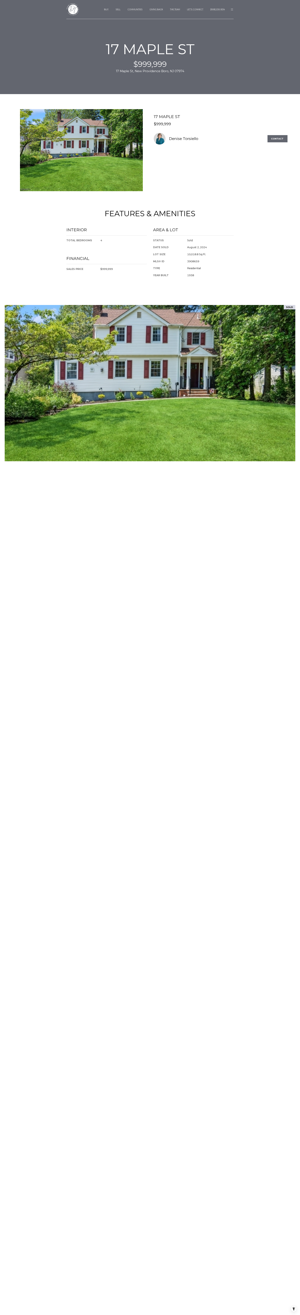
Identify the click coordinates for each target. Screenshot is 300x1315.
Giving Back (156, 9)
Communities (135, 9)
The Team (175, 9)
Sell (118, 9)
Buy (106, 9)
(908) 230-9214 (217, 9)
